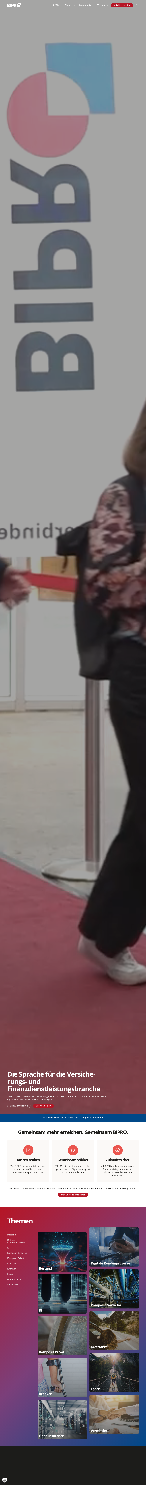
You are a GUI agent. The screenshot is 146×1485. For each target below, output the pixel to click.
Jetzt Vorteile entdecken (73, 1194)
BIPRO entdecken (19, 1105)
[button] (4, 1480)
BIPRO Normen (43, 1105)
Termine (101, 5)
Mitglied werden (122, 5)
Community (85, 5)
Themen (69, 5)
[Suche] (136, 5)
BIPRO (55, 5)
